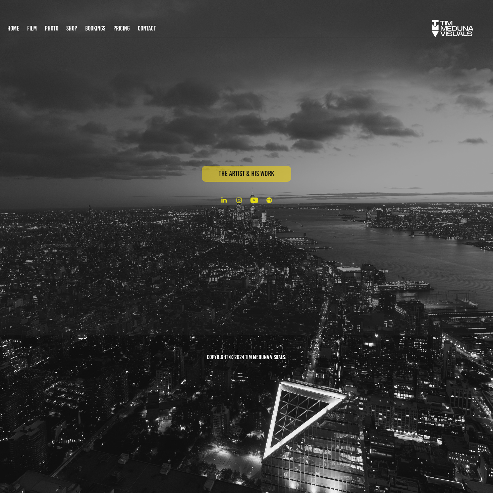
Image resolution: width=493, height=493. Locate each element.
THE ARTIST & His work (246, 173)
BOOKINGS (95, 28)
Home (13, 28)
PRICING (121, 28)
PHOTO (51, 28)
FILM (32, 28)
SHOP (71, 28)
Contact (147, 28)
